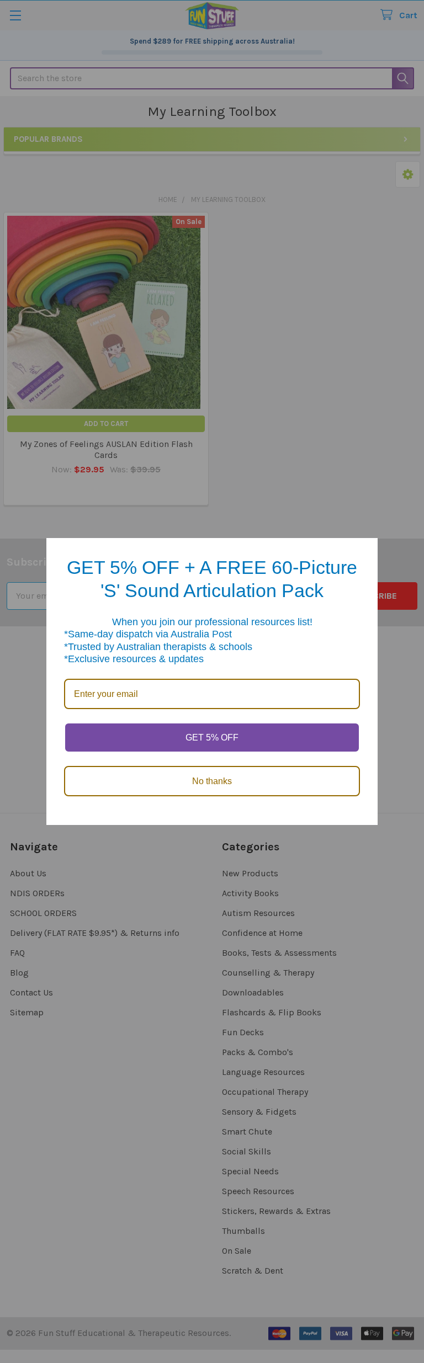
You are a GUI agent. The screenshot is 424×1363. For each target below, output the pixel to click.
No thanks (212, 781)
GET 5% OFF (212, 737)
